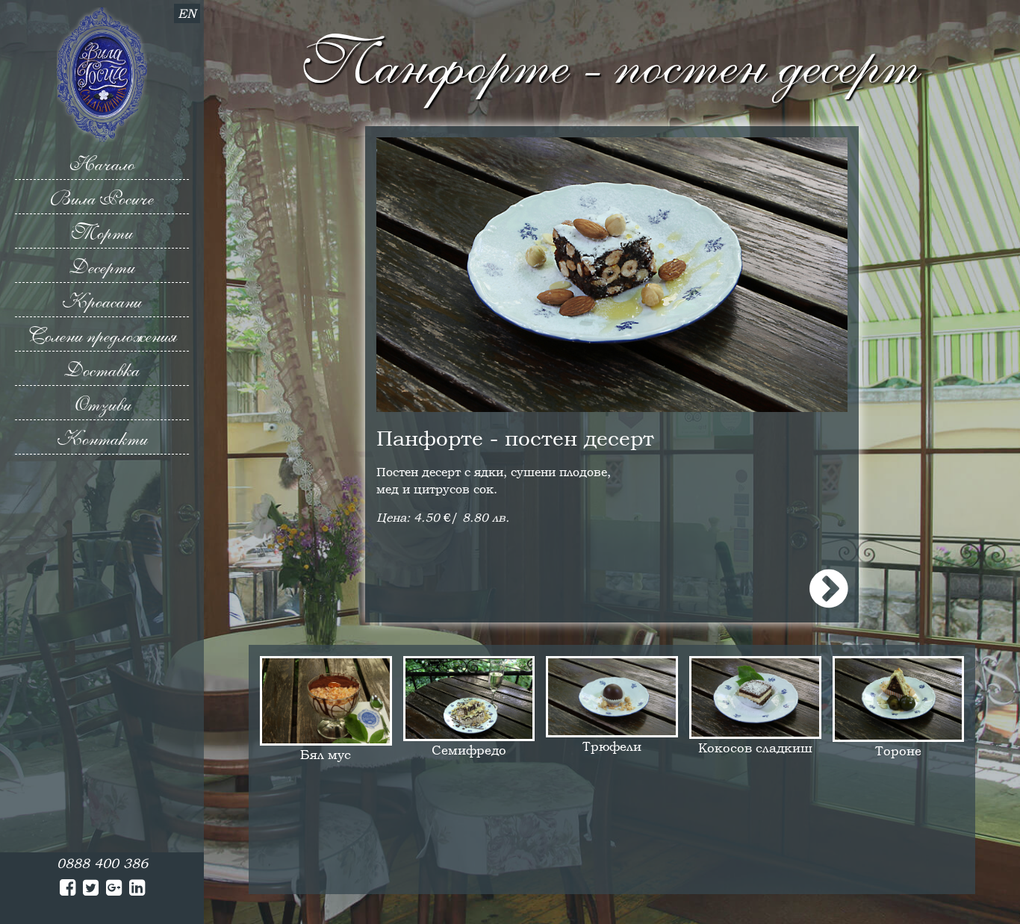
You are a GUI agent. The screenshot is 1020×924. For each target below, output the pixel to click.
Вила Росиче (102, 198)
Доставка (102, 370)
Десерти (102, 267)
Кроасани (102, 301)
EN (187, 13)
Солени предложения (102, 336)
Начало (101, 164)
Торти (102, 233)
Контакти (102, 439)
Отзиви (101, 404)
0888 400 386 (102, 863)
